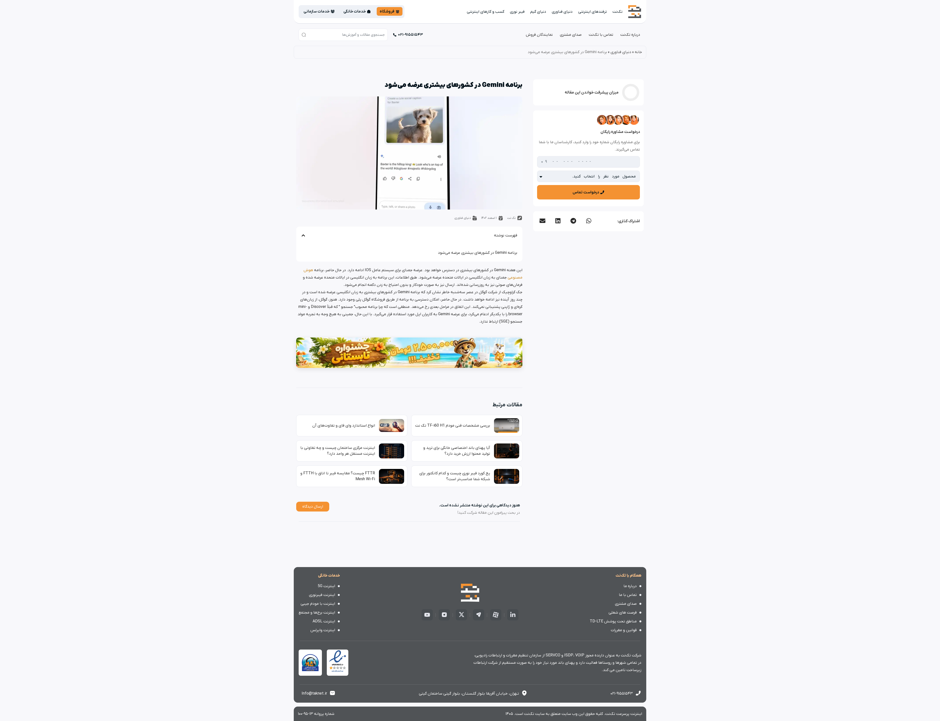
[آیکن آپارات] (495, 614)
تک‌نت (617, 11)
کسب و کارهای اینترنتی (485, 11)
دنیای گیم (538, 11)
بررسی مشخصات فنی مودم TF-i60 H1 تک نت (452, 425)
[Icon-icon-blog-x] (461, 614)
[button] (588, 220)
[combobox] (343, 35)
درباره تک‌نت (630, 34)
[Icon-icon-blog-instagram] (444, 614)
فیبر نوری (517, 11)
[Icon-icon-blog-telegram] (478, 614)
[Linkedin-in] (512, 614)
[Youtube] (427, 614)
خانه (638, 52)
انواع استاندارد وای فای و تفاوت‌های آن (343, 425)
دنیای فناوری (562, 11)
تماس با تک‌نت (601, 34)
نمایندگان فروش (539, 34)
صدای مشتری (571, 34)
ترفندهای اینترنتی (592, 11)
